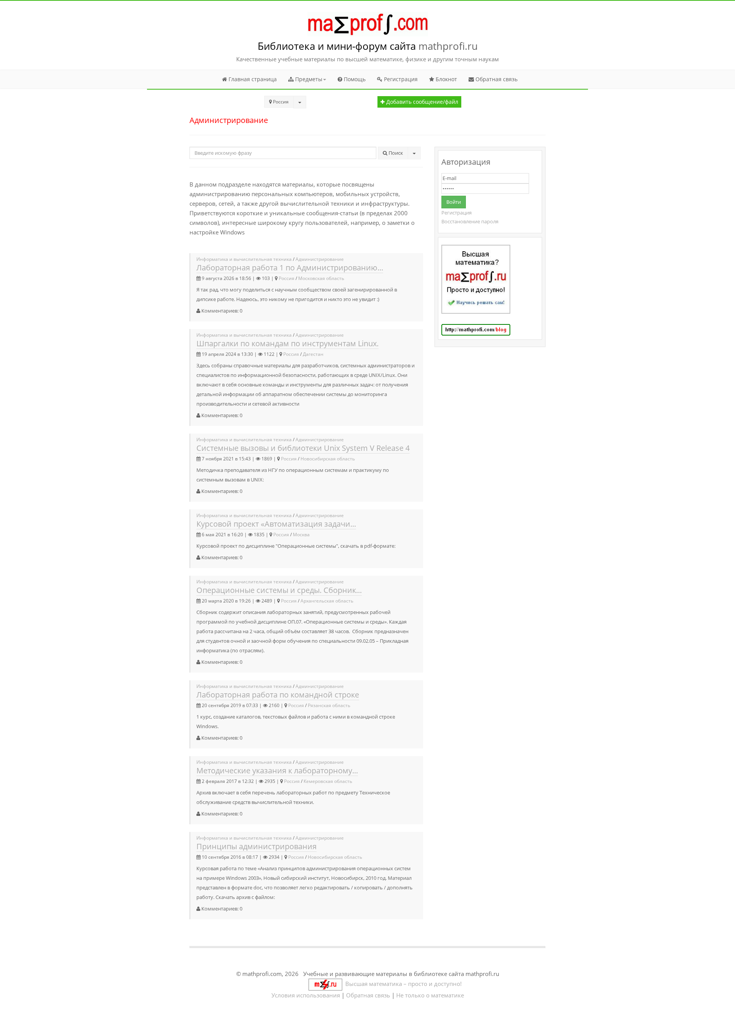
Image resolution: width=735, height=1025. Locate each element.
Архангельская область (327, 601)
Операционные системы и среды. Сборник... (279, 590)
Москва (301, 534)
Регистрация (400, 79)
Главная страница (252, 79)
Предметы (308, 79)
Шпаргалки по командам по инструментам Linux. (287, 343)
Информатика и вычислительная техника (244, 259)
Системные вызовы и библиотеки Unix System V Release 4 (303, 448)
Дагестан (313, 354)
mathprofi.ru (448, 46)
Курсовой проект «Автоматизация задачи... (276, 524)
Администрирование (320, 259)
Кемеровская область (328, 781)
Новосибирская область (328, 458)
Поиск (395, 152)
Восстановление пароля (469, 221)
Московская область (321, 278)
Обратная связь (496, 79)
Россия (286, 278)
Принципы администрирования (256, 846)
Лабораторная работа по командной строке (277, 694)
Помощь (354, 79)
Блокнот (445, 79)
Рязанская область (329, 705)
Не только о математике (430, 995)
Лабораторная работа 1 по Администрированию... (289, 267)
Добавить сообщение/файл (421, 101)
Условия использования (305, 995)
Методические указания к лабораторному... (277, 770)
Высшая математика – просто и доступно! (402, 983)
